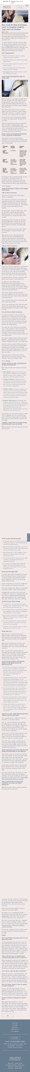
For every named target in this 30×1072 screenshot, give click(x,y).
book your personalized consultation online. (13, 926)
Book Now (15, 1038)
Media (15, 1027)
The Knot (8, 186)
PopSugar (8, 361)
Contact (15, 1029)
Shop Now (20, 7)
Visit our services (6, 925)
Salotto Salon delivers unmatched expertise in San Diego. (15, 778)
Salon (15, 1023)
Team (15, 1025)
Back (8, 1015)
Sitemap (15, 1031)
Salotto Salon (9, 45)
